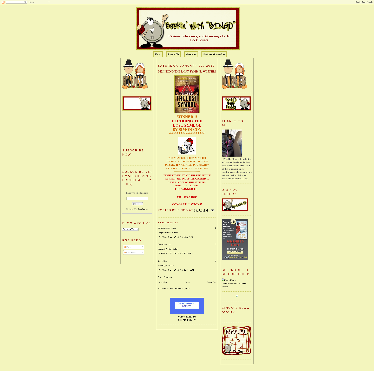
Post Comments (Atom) (180, 288)
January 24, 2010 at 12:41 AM (176, 269)
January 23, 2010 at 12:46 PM (176, 253)
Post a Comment (165, 277)
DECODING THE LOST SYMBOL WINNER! (187, 71)
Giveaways (191, 54)
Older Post (211, 282)
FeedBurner (143, 209)
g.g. (159, 260)
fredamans (162, 244)
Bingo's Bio (173, 54)
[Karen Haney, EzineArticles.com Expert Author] (237, 286)
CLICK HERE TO (187, 316)
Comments (131, 252)
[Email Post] (211, 210)
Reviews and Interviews (214, 54)
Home (158, 54)
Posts (128, 246)
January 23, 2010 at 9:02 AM (175, 236)
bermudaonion (164, 227)
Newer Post (163, 282)
